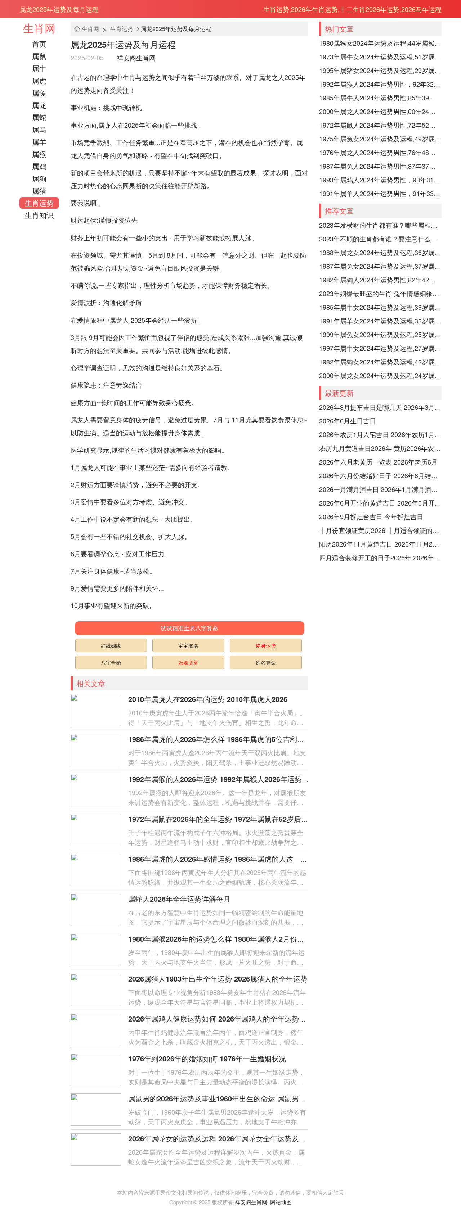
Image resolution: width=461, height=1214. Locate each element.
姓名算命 (266, 662)
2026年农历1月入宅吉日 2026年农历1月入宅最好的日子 (380, 434)
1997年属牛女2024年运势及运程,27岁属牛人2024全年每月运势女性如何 (380, 348)
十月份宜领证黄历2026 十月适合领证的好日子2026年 (380, 530)
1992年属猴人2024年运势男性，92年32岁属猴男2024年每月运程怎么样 (380, 84)
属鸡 (39, 166)
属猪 (39, 190)
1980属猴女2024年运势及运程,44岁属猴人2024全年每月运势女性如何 (380, 42)
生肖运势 (39, 203)
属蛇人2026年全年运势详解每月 (179, 898)
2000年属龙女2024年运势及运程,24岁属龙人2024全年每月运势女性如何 (380, 375)
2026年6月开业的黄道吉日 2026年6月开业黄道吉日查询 (380, 502)
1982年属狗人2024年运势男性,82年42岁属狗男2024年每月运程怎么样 (380, 279)
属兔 (39, 92)
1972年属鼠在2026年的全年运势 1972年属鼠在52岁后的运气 (225, 819)
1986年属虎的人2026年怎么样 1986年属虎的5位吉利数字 (220, 739)
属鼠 (39, 56)
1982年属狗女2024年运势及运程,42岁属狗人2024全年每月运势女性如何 (380, 361)
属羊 (39, 141)
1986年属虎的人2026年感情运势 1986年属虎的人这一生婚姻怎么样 (236, 858)
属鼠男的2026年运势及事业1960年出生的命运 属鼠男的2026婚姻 (232, 1098)
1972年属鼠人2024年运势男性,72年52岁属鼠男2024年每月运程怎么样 (380, 125)
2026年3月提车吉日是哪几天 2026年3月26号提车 (380, 407)
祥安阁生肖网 (136, 57)
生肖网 (39, 28)
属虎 (39, 80)
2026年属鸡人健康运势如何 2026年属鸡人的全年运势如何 (220, 1018)
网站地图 (281, 1202)
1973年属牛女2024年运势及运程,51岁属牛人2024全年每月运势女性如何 (380, 56)
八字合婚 (111, 662)
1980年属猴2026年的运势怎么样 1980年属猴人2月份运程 (220, 938)
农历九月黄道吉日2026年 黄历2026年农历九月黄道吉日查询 (380, 448)
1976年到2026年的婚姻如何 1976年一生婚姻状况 (207, 1058)
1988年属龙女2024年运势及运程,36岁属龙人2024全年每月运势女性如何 (380, 252)
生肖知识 (39, 215)
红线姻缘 (111, 645)
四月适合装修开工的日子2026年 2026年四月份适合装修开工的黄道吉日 (380, 557)
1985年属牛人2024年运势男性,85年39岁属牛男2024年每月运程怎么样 (380, 97)
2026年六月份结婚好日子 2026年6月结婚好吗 (380, 475)
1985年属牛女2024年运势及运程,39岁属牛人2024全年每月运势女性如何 (380, 307)
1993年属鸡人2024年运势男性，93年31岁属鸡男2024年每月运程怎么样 (380, 179)
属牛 (39, 68)
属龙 (39, 105)
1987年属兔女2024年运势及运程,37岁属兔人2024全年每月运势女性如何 (380, 266)
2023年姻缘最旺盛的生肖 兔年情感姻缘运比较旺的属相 (380, 293)
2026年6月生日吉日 (347, 420)
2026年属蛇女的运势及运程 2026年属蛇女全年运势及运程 (220, 1138)
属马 (39, 129)
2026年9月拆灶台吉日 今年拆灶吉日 (371, 516)
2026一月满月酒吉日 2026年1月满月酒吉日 (380, 489)
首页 (39, 43)
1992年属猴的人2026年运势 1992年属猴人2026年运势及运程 (225, 779)
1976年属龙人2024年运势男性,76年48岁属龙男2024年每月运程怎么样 (380, 152)
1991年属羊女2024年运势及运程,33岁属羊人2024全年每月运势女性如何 (380, 320)
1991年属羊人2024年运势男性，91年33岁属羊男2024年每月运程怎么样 (380, 193)
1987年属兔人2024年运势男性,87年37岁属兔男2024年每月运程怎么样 (380, 166)
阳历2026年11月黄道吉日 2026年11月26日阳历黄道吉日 (380, 543)
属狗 (39, 178)
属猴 (39, 154)
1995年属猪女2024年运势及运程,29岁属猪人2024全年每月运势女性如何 (380, 70)
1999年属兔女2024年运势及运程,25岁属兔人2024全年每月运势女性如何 (380, 334)
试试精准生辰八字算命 (189, 628)
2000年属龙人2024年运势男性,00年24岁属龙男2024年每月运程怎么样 (380, 111)
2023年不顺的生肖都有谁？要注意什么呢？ (380, 238)
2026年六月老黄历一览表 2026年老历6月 (378, 461)
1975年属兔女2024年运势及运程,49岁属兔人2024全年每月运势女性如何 (380, 138)
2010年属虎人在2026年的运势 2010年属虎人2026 (207, 699)
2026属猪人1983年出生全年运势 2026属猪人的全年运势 (218, 978)
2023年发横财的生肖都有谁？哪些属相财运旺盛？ (380, 225)
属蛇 (39, 117)
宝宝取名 (188, 645)
